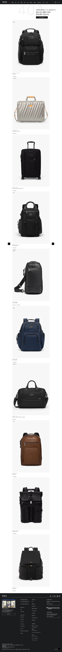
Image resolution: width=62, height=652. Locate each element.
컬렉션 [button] (35, 2)
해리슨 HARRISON (14, 473)
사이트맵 (28, 649)
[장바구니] (59, 2)
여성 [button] (18, 2)
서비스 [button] (47, 2)
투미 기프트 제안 (22, 626)
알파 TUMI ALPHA (14, 187)
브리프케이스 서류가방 (16, 131)
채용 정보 (21, 633)
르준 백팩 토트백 (15, 245)
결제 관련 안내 (33, 606)
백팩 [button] (24, 2)
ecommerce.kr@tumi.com (37, 632)
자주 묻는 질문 (33, 613)
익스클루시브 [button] (39, 2)
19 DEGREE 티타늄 (14, 130)
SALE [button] (9, 2)
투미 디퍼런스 (22, 619)
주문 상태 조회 (22, 611)
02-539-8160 (35, 630)
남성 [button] (15, 2)
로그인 (21, 609)
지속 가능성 (21, 621)
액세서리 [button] (31, 2)
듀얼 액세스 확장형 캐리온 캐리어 (17, 188)
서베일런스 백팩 (15, 531)
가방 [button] (27, 2)
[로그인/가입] (57, 2)
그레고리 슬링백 (15, 302)
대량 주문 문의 (33, 620)
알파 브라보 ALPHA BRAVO (16, 244)
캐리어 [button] (22, 2)
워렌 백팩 (13, 474)
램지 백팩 (13, 588)
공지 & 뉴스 (21, 628)
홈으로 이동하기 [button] (41, 17)
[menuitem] (9, 2)
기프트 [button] (43, 2)
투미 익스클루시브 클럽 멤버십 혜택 (24, 601)
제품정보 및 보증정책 (34, 608)
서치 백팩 (13, 74)
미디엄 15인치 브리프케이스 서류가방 (18, 417)
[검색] (53, 2)
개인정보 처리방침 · (24, 649)
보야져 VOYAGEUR (14, 587)
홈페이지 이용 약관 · (19, 649)
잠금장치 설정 (33, 615)
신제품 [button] (12, 2)
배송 (32, 601)
